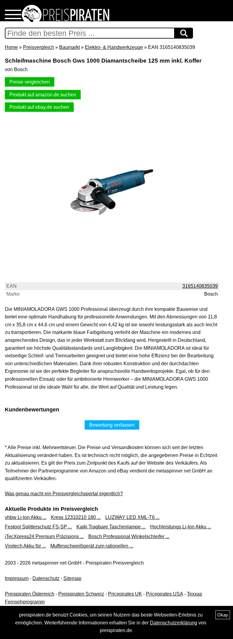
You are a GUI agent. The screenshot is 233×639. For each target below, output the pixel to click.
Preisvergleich (38, 47)
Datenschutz (45, 578)
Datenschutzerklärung (173, 622)
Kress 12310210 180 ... (76, 517)
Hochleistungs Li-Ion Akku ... (180, 526)
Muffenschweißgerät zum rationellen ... (91, 545)
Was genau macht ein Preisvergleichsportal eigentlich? (64, 493)
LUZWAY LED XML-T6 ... (132, 517)
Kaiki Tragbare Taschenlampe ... (111, 526)
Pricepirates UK (125, 593)
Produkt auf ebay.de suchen (39, 107)
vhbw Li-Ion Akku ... (25, 517)
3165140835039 (200, 286)
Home (11, 47)
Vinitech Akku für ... (25, 545)
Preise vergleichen (29, 81)
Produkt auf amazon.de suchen (42, 94)
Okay (222, 614)
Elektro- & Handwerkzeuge (114, 47)
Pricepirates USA (164, 593)
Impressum (17, 578)
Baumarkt (69, 47)
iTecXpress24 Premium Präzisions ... (44, 536)
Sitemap (72, 578)
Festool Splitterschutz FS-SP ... (38, 526)
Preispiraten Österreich (29, 593)
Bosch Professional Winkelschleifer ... (128, 536)
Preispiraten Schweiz (81, 593)
